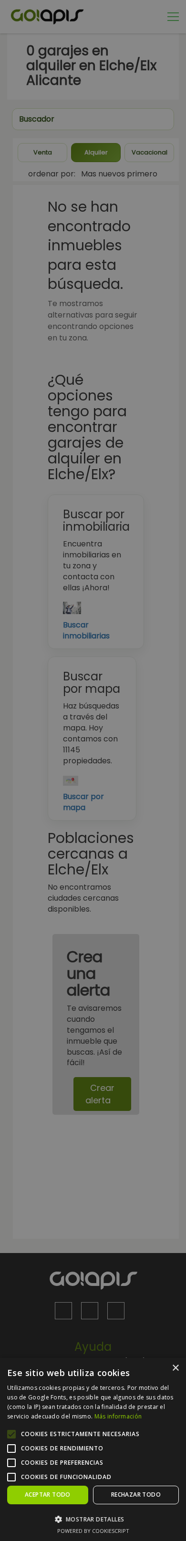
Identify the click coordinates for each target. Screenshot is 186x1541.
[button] (93, 1518)
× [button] (175, 1368)
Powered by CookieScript (93, 1530)
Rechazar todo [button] (136, 1494)
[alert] (93, 770)
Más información (118, 1416)
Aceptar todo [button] (48, 1494)
